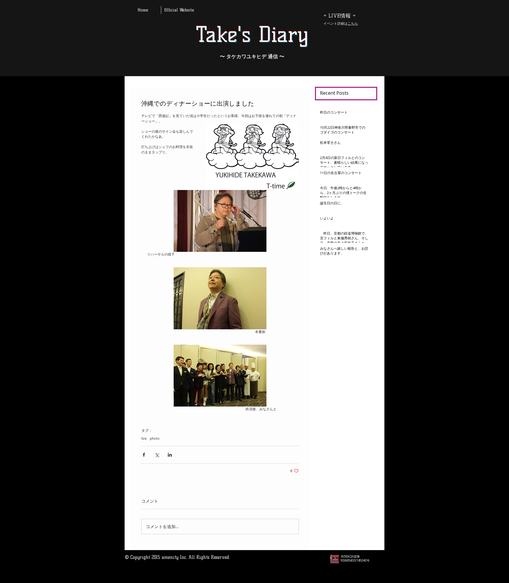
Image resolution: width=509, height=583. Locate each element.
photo (155, 438)
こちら (353, 23)
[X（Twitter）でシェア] (156, 454)
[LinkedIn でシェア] (169, 454)
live (144, 438)
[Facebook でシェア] (143, 454)
